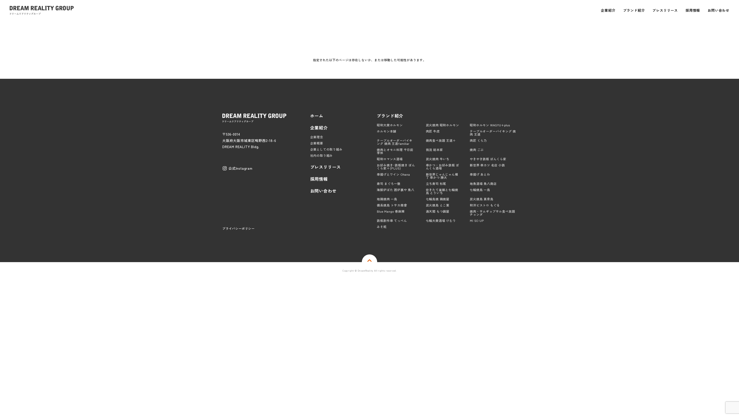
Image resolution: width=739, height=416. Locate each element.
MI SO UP (477, 220)
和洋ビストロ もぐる (485, 205)
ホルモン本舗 (386, 131)
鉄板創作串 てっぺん (392, 220)
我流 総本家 (434, 149)
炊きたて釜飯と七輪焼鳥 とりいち (442, 191)
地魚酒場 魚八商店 (483, 183)
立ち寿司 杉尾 (436, 183)
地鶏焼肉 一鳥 (387, 199)
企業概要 (316, 143)
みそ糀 (381, 226)
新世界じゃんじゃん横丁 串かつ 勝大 (442, 176)
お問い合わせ (323, 191)
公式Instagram (240, 168)
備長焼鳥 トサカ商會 (392, 205)
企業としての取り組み (326, 149)
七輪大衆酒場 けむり (441, 220)
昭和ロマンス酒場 (390, 159)
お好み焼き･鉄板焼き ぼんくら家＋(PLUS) (396, 166)
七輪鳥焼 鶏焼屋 (437, 199)
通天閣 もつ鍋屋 (437, 211)
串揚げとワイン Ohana (393, 174)
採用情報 (319, 179)
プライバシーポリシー (238, 228)
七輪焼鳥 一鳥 (480, 189)
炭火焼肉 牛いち (437, 159)
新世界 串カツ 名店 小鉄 (487, 165)
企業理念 (316, 137)
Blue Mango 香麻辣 (391, 211)
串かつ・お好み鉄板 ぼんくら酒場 (442, 166)
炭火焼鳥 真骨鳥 (481, 199)
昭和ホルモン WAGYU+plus (490, 125)
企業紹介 (319, 127)
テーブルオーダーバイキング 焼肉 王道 (493, 133)
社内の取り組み (321, 155)
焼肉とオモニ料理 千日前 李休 (395, 151)
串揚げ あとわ (480, 174)
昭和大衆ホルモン (390, 125)
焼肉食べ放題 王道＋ (441, 140)
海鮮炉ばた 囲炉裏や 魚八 (395, 189)
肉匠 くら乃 (478, 140)
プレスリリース (325, 167)
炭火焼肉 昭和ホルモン (442, 125)
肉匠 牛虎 (433, 131)
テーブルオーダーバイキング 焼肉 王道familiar (394, 142)
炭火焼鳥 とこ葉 (437, 205)
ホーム (316, 115)
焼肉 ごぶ (477, 149)
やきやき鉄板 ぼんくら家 (488, 159)
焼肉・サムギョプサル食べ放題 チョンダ (492, 213)
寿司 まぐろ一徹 (388, 183)
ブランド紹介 (390, 115)
